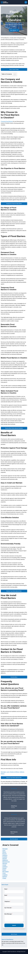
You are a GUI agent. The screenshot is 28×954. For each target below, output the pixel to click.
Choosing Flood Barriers (7, 121)
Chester (4, 865)
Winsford (4, 858)
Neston (4, 870)
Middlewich (5, 860)
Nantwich (4, 876)
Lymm (8, 772)
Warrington (3, 772)
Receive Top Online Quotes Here (14, 591)
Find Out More (14, 677)
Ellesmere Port (6, 861)
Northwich (4, 855)
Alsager (4, 878)
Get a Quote (13, 30)
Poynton (4, 868)
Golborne (22, 772)
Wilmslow (4, 863)
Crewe (4, 873)
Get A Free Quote (14, 839)
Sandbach (4, 866)
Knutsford (4, 856)
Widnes (2, 773)
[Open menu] (25, 2)
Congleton (4, 874)
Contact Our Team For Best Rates (14, 203)
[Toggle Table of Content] (14, 74)
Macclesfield (5, 871)
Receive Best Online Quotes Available (14, 428)
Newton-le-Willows (14, 772)
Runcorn (4, 853)
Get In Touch (14, 934)
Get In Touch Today (14, 69)
